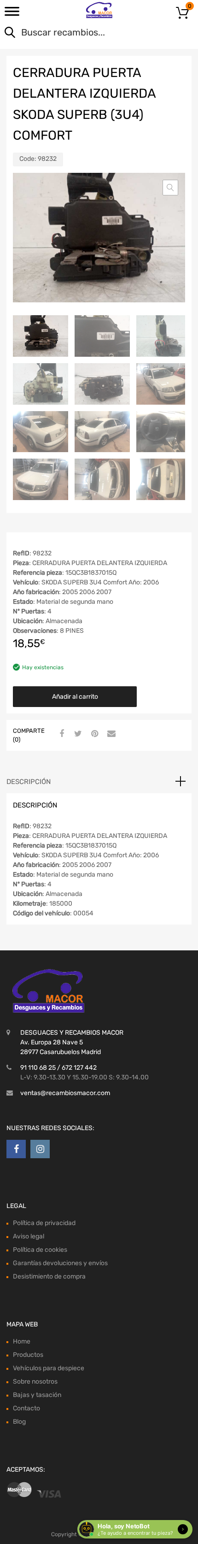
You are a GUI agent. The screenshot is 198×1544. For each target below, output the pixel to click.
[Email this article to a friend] (110, 734)
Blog (19, 1422)
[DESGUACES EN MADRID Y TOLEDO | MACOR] (99, 10)
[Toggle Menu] (12, 14)
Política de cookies (40, 1250)
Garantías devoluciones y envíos (60, 1263)
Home (21, 1341)
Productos (28, 1355)
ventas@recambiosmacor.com (65, 1093)
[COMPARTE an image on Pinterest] (93, 734)
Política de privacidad (44, 1223)
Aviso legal (28, 1236)
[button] (170, 187)
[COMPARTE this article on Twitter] (77, 734)
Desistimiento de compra (49, 1276)
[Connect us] (16, 1149)
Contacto (26, 1408)
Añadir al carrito (75, 697)
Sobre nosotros (35, 1381)
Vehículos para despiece (48, 1368)
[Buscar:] (86, 33)
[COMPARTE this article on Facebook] (60, 734)
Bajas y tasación (37, 1395)
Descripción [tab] (28, 782)
